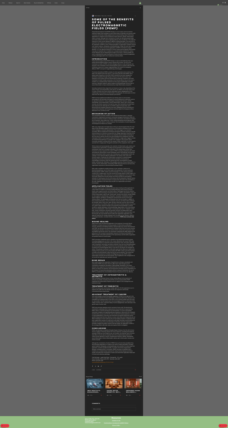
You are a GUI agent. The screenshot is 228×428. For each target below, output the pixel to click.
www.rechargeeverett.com (93, 422)
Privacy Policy (116, 425)
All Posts (87, 7)
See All (140, 376)
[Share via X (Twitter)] (95, 366)
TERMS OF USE (116, 420)
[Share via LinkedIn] (98, 366)
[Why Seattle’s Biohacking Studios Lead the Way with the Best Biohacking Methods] (94, 383)
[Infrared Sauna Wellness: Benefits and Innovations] (133, 383)
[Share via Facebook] (92, 366)
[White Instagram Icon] (225, 2)
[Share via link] (101, 366)
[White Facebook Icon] (223, 2)
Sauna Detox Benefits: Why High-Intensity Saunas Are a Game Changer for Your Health (113, 391)
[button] (140, 3)
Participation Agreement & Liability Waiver (116, 423)
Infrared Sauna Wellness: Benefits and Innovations (133, 391)
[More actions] (135, 16)
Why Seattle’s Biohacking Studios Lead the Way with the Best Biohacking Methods (94, 391)
